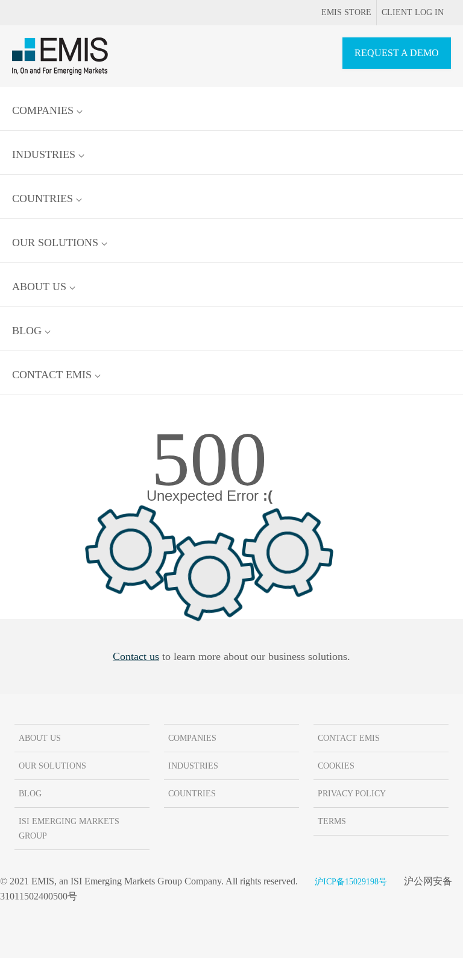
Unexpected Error (209, 496)
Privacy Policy (352, 793)
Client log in (413, 12)
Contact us (136, 656)
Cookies (336, 765)
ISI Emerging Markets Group (69, 828)
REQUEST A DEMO (396, 53)
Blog (28, 331)
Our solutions (56, 242)
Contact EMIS (53, 375)
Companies (44, 110)
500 (209, 459)
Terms (332, 821)
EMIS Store (346, 12)
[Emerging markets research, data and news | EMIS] (60, 56)
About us (40, 287)
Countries (44, 198)
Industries (45, 154)
